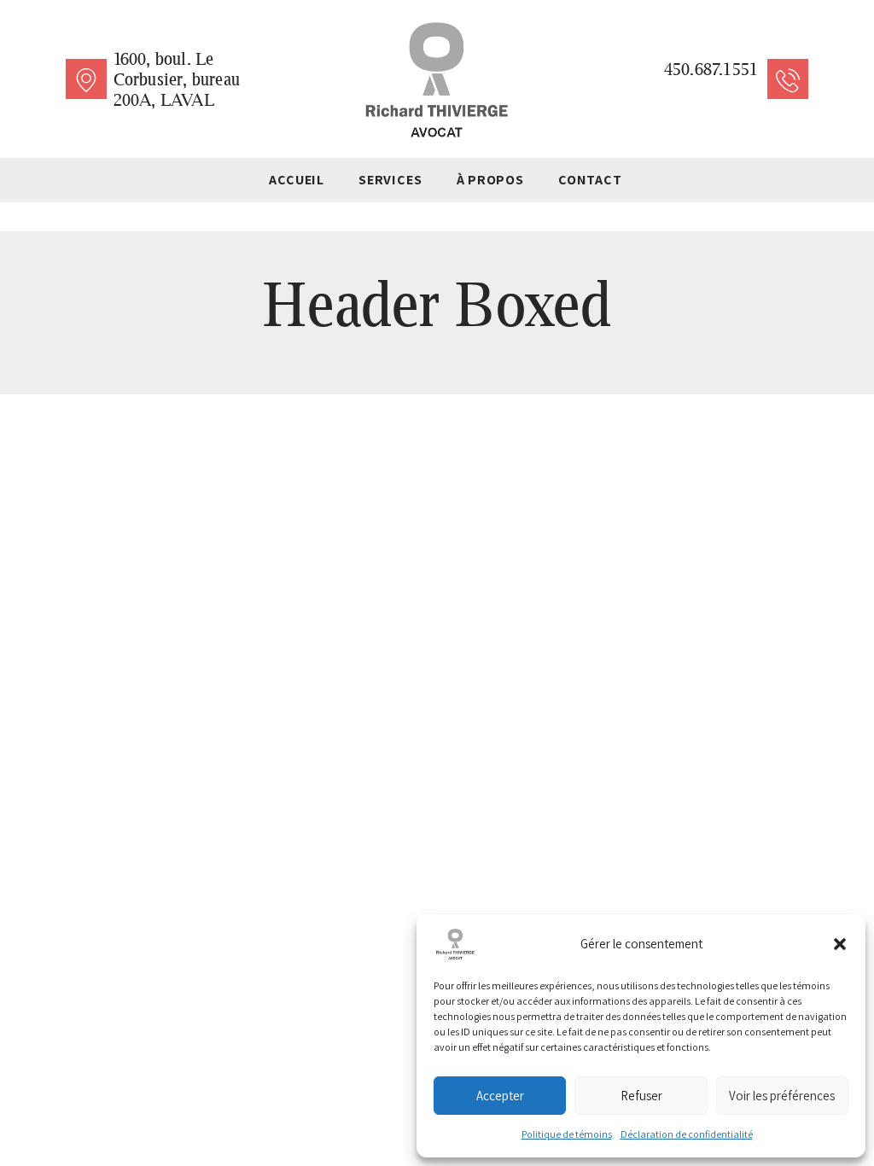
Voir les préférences (782, 1095)
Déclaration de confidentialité (687, 1134)
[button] (839, 944)
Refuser (641, 1095)
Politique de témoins (566, 1134)
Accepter (500, 1095)
